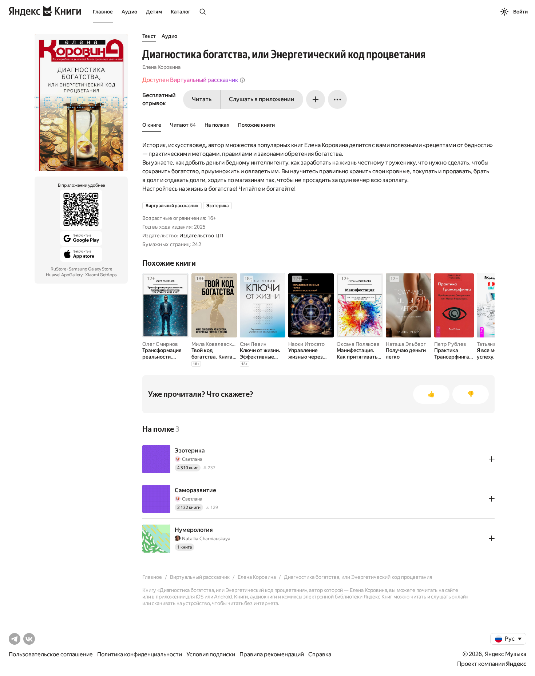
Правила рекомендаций (271, 654)
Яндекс (516, 663)
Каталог (180, 12)
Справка (319, 654)
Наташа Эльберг (406, 344)
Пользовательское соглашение (51, 654)
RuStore (58, 269)
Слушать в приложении (261, 99)
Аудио (129, 12)
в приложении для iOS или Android (192, 597)
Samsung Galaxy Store (90, 269)
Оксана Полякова (358, 344)
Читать (201, 99)
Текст (149, 36)
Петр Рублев (450, 344)
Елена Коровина (161, 67)
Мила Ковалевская (214, 344)
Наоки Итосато (306, 344)
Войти (520, 12)
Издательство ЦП (201, 235)
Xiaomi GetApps (101, 274)
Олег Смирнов (160, 344)
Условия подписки (210, 654)
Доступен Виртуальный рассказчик (190, 79)
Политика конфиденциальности (139, 654)
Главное (103, 12)
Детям (154, 12)
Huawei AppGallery (64, 274)
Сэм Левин (253, 344)
